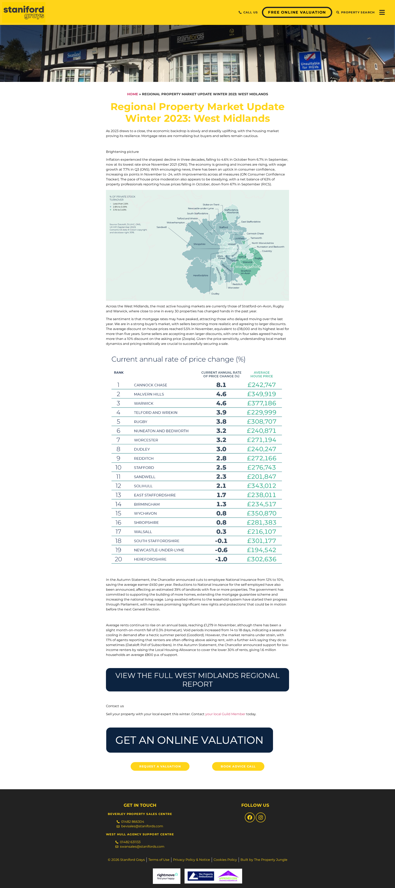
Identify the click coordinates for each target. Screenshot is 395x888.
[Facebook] (250, 817)
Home (132, 94)
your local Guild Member (225, 714)
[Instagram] (261, 817)
